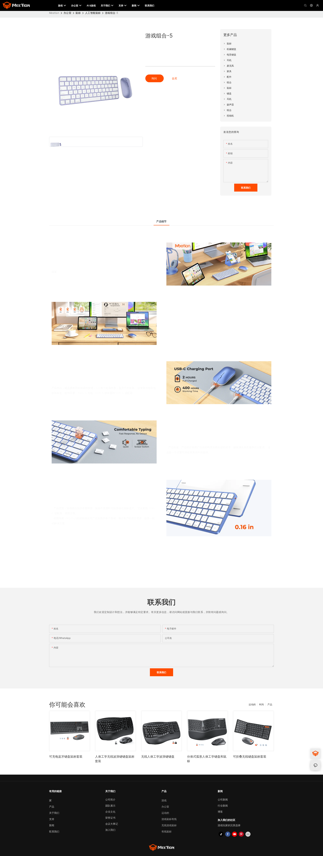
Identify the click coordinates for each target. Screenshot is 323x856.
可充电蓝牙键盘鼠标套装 (65, 756)
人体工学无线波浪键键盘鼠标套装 (114, 759)
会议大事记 (111, 823)
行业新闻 (223, 805)
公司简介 (110, 799)
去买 (174, 78)
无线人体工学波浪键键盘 (157, 756)
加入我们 (110, 829)
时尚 (261, 704)
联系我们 (54, 831)
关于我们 (54, 812)
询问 (154, 78)
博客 (220, 811)
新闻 (51, 825)
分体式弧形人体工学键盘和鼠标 (206, 759)
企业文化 (110, 811)
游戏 (164, 800)
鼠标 (78, 12)
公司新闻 (223, 799)
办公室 (67, 12)
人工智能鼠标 (93, 12)
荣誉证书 (110, 817)
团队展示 (110, 805)
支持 (51, 819)
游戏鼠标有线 (169, 819)
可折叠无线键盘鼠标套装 (249, 756)
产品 (269, 704)
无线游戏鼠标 (169, 825)
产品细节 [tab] (161, 221)
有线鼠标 (167, 831)
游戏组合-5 (111, 12)
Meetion (54, 12)
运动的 (252, 704)
